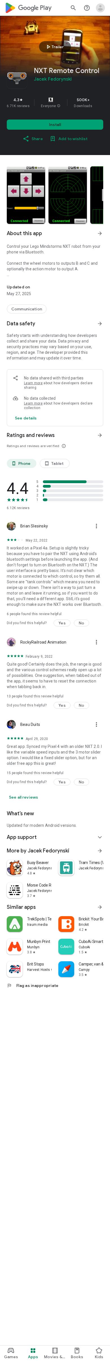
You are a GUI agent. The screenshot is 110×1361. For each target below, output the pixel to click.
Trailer (54, 46)
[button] (58, 106)
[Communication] (27, 309)
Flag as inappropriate (32, 985)
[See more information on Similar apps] (100, 907)
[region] (55, 102)
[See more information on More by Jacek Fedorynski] (100, 851)
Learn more (33, 383)
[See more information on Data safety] (100, 323)
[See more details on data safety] (26, 418)
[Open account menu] (100, 8)
